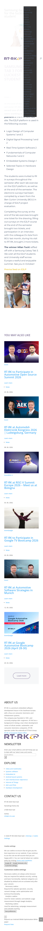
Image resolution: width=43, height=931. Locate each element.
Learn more (8, 383)
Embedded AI (10, 774)
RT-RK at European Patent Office (15, 733)
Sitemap (29, 836)
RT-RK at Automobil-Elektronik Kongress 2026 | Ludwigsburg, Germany (20, 429)
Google (10, 530)
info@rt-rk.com (9, 816)
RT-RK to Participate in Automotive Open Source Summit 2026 (20, 374)
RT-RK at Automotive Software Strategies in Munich (18, 590)
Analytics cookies (11, 896)
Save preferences (10, 911)
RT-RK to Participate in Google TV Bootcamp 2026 (21, 539)
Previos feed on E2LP (15, 269)
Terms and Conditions (24, 861)
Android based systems (14, 777)
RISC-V (10, 475)
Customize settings (11, 866)
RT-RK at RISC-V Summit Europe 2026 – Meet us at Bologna (20, 485)
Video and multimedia (13, 769)
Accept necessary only (20, 863)
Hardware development (14, 788)
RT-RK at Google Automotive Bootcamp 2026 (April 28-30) (18, 645)
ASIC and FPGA (11, 785)
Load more (21, 675)
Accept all (8, 863)
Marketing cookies (11, 904)
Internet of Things (12, 782)
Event (6, 365)
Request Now (9, 924)
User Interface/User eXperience (17, 780)
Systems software (12, 771)
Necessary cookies (11, 886)
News (8, 387)
